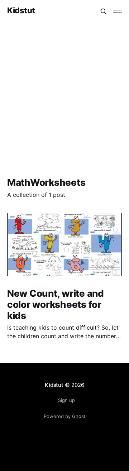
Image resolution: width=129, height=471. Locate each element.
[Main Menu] (117, 11)
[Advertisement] (64, 90)
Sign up (66, 400)
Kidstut (21, 10)
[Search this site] (103, 11)
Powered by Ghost (65, 416)
